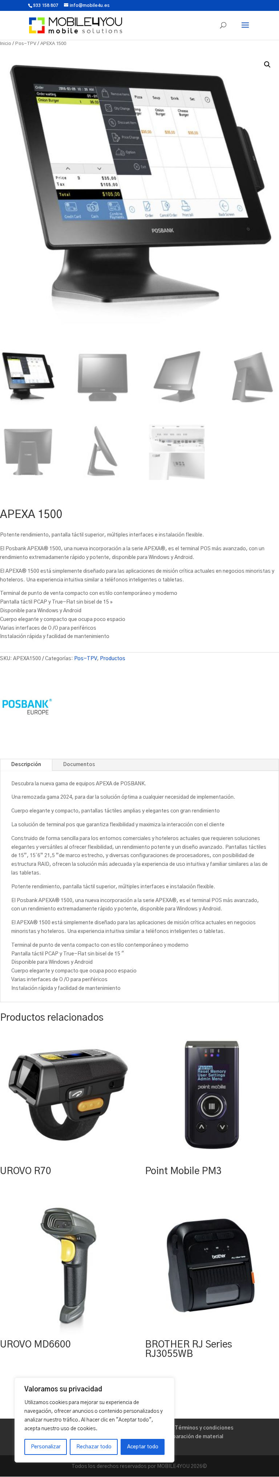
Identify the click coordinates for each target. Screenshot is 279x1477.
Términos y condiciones (204, 1428)
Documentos (79, 764)
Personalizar (46, 1446)
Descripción (26, 764)
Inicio (5, 43)
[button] (267, 64)
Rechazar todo (94, 1446)
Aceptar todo (142, 1446)
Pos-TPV (25, 43)
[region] (94, 1420)
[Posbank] (27, 708)
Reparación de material (194, 1436)
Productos (112, 658)
